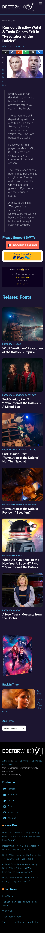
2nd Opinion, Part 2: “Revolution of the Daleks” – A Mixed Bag (21, 403)
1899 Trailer (8, 911)
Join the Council (22, 284)
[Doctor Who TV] (18, 9)
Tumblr (11, 806)
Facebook (12, 794)
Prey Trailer (8, 896)
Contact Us (17, 761)
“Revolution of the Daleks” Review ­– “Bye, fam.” (20, 510)
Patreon (11, 788)
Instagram (12, 812)
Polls (19, 556)
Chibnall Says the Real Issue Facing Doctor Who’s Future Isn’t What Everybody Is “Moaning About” (20, 868)
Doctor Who (9, 46)
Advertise (6, 761)
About (11, 764)
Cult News (10, 889)
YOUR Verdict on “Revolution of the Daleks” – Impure (22, 350)
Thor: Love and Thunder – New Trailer (20, 922)
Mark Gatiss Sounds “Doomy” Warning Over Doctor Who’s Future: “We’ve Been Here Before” (21, 836)
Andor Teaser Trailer (12, 916)
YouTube (11, 818)
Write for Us (28, 761)
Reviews (20, 395)
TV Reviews (30, 395)
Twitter (11, 800)
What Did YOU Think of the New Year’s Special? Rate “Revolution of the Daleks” (20, 563)
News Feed (11, 825)
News (21, 46)
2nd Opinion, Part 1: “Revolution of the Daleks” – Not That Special (21, 457)
